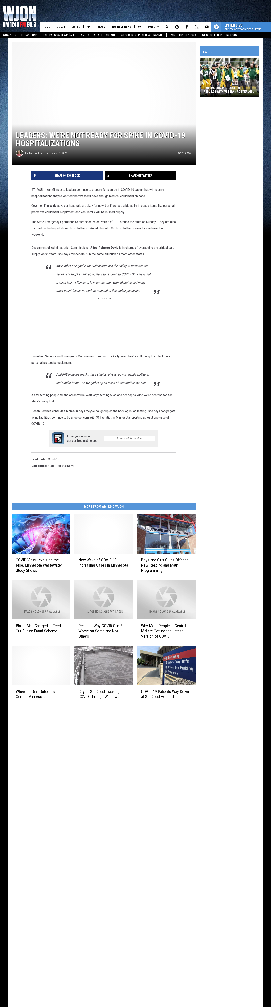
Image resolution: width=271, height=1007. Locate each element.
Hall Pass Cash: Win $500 (59, 35)
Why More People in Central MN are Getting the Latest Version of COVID (163, 631)
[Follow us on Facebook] (187, 27)
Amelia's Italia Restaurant (98, 35)
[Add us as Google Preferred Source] (177, 27)
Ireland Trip (29, 35)
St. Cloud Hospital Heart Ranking (142, 35)
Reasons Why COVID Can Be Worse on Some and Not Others (101, 631)
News (101, 26)
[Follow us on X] (197, 27)
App (89, 26)
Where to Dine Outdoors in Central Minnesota (37, 694)
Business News (121, 26)
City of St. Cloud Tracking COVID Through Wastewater (101, 694)
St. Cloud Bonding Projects (219, 35)
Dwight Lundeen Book (183, 35)
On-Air (61, 26)
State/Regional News (61, 465)
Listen (76, 26)
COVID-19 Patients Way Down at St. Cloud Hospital (165, 694)
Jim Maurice (31, 153)
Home (46, 26)
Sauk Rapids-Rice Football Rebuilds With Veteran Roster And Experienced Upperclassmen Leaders (229, 89)
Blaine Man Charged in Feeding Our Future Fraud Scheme (40, 628)
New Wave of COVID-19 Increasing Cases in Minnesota (103, 563)
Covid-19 (53, 459)
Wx (139, 26)
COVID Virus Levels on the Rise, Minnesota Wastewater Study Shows (39, 565)
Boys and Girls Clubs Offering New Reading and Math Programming (164, 565)
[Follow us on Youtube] (206, 27)
